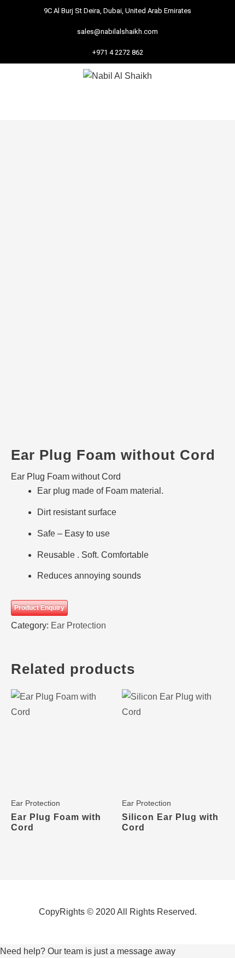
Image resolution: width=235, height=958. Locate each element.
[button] (117, 104)
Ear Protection (78, 625)
